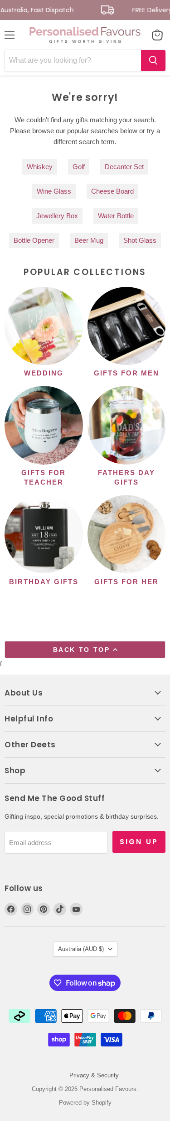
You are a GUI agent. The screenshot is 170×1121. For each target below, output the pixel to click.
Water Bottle (116, 216)
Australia (81, 949)
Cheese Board (112, 191)
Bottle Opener (34, 240)
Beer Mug (88, 240)
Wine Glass (54, 191)
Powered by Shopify (85, 1102)
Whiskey (40, 166)
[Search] (153, 60)
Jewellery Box (57, 216)
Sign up (139, 841)
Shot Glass (139, 240)
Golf (79, 166)
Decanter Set (124, 166)
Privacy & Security (94, 1075)
